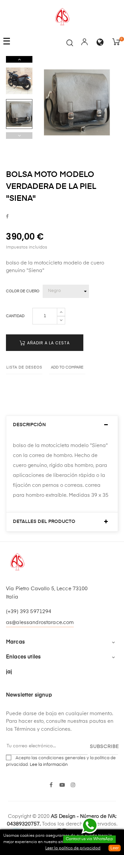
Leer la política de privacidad (73, 848)
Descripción (29, 425)
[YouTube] (62, 785)
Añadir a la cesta (48, 343)
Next (19, 59)
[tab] (62, 425)
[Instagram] (73, 785)
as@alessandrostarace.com (40, 622)
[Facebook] (51, 785)
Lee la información (49, 765)
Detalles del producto (44, 521)
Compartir (7, 216)
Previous (19, 135)
